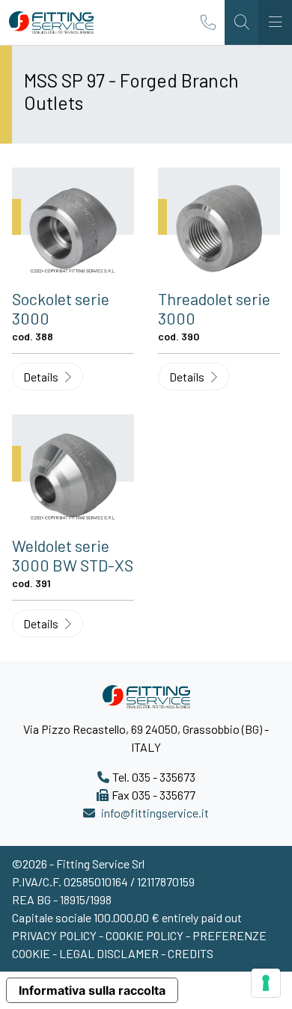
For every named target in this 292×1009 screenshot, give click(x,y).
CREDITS (190, 953)
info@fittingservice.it (155, 813)
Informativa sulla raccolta (92, 990)
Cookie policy (146, 935)
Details (42, 376)
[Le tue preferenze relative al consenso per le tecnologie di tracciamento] (266, 983)
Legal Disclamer (109, 953)
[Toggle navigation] (275, 22)
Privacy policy (55, 935)
